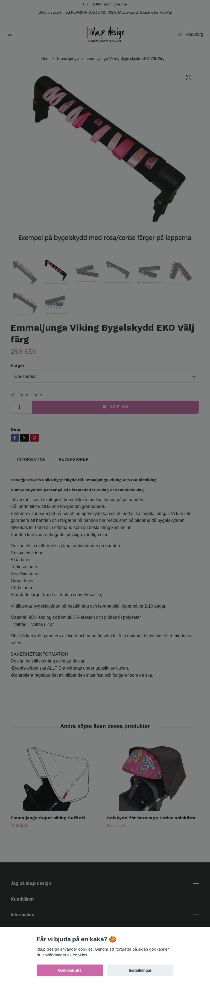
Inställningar (140, 970)
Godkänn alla (69, 970)
